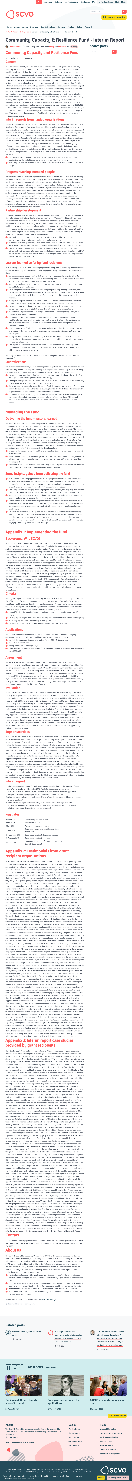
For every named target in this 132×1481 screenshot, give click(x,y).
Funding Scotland (71, 2)
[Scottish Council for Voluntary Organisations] (19, 14)
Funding (71, 27)
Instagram (76, 1433)
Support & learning (30, 27)
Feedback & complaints (110, 1454)
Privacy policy (106, 1441)
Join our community (114, 17)
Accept (101, 1477)
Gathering (58, 2)
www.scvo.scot (47, 1300)
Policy (79, 27)
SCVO (39, 2)
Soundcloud (77, 1441)
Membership (47, 2)
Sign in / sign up (106, 2)
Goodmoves (85, 2)
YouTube (75, 1445)
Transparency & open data (111, 1433)
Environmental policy (109, 1437)
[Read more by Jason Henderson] (92, 1332)
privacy (79, 1476)
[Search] (114, 52)
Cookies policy (106, 1445)
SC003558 (30, 1472)
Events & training (48, 27)
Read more (50, 1367)
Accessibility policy (108, 1429)
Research (88, 27)
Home (9, 27)
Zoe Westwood (15, 47)
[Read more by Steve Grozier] (8, 1332)
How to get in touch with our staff (19, 1443)
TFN (93, 2)
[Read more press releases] (50, 1332)
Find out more (11, 1437)
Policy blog (24, 32)
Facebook (76, 1429)
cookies (9, 1479)
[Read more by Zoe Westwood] (6, 47)
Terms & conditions (108, 1450)
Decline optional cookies (118, 1477)
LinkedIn (75, 1437)
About (17, 27)
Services (61, 27)
